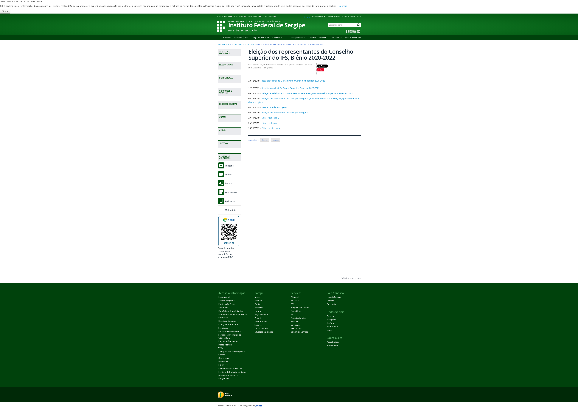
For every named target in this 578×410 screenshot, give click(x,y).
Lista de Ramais (334, 297)
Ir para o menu (240, 16)
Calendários (277, 37)
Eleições (252, 45)
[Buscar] (358, 25)
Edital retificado (269, 123)
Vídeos (228, 174)
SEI (287, 37)
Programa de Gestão (260, 37)
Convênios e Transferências (230, 311)
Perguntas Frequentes (228, 341)
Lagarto (258, 311)
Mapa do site (332, 345)
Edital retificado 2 (270, 117)
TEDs (220, 348)
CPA (247, 37)
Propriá (258, 318)
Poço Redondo (261, 314)
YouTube (331, 323)
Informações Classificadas (229, 331)
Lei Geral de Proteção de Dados (232, 372)
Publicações (230, 192)
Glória (257, 304)
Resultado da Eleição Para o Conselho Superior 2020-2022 (290, 88)
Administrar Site (318, 16)
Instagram (331, 319)
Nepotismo (223, 361)
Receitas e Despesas (227, 321)
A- (310, 17)
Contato (330, 300)
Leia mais (342, 6)
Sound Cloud (332, 326)
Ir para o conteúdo (224, 16)
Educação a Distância (264, 332)
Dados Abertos (225, 345)
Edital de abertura (270, 128)
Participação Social (226, 304)
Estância (258, 300)
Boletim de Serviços (353, 37)
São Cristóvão (261, 321)
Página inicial (224, 45)
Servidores (223, 328)
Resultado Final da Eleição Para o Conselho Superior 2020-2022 (293, 80)
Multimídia (230, 210)
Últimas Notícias (239, 45)
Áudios (228, 183)
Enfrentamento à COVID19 (230, 368)
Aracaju (258, 297)
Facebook (331, 316)
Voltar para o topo (352, 278)
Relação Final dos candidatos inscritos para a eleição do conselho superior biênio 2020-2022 (307, 93)
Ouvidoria (323, 37)
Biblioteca (238, 37)
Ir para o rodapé (269, 16)
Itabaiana (259, 307)
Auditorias (223, 307)
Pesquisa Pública (298, 37)
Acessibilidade (333, 342)
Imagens (229, 165)
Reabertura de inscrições (274, 107)
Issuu (329, 330)
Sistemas (312, 37)
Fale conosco (336, 37)
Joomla (259, 405)
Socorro (258, 325)
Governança (223, 358)
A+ (305, 17)
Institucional (224, 297)
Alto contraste (348, 16)
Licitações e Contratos (228, 324)
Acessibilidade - (334, 16)
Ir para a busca (254, 16)
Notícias (265, 140)
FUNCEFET (223, 365)
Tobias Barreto (261, 328)
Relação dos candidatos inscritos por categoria (284, 112)
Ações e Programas (226, 300)
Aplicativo (229, 201)
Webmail (227, 37)
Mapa (359, 16)
